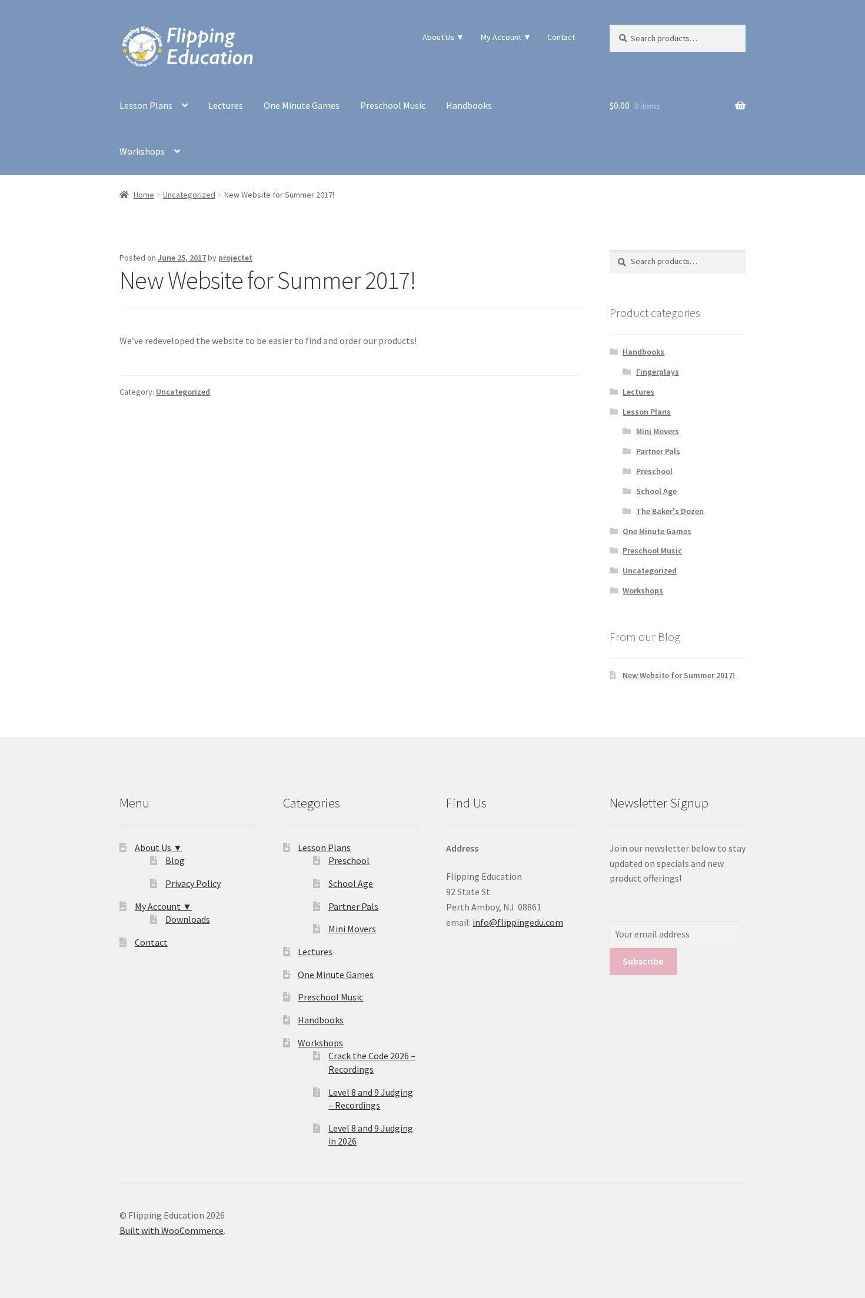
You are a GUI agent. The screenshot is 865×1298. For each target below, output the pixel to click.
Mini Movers (657, 431)
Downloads (187, 919)
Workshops (142, 151)
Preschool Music (392, 105)
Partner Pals (658, 451)
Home (144, 194)
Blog (175, 860)
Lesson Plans (145, 105)
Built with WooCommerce (171, 1230)
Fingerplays (657, 371)
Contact (561, 37)
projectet (235, 257)
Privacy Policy (193, 883)
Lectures (225, 105)
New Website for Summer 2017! (679, 675)
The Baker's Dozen (670, 511)
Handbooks (469, 105)
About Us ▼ (443, 37)
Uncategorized (189, 194)
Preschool (654, 471)
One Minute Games (302, 105)
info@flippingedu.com (518, 922)
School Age (656, 491)
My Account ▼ (506, 37)
